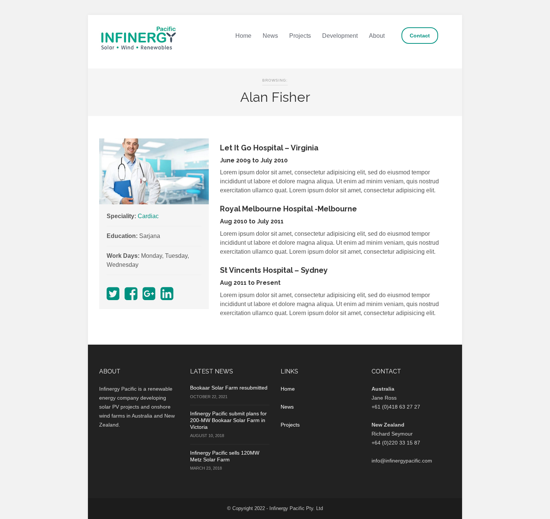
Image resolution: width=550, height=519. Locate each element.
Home (243, 36)
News (270, 36)
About (377, 36)
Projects (300, 36)
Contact (420, 36)
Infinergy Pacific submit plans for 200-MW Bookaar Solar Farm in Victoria (228, 420)
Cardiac (148, 216)
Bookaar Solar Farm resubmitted (229, 388)
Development (340, 36)
